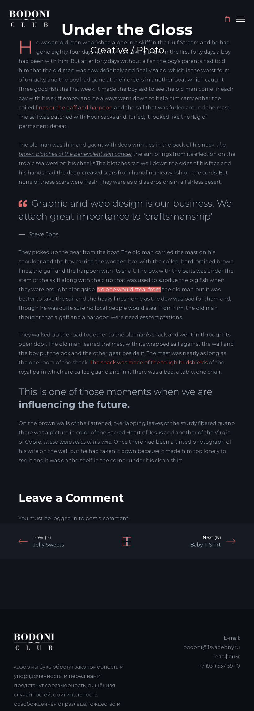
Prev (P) (48, 541)
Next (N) (205, 541)
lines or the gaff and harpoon (74, 108)
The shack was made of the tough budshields (149, 363)
